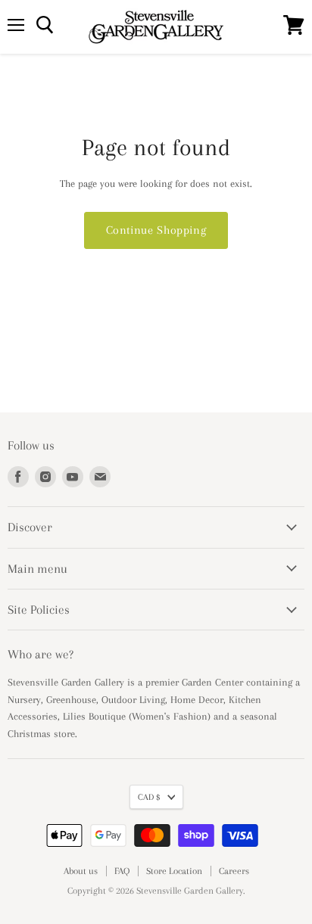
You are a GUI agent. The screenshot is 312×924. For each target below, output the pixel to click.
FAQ (121, 871)
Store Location (174, 871)
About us (81, 871)
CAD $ (149, 797)
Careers (234, 871)
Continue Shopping (156, 230)
